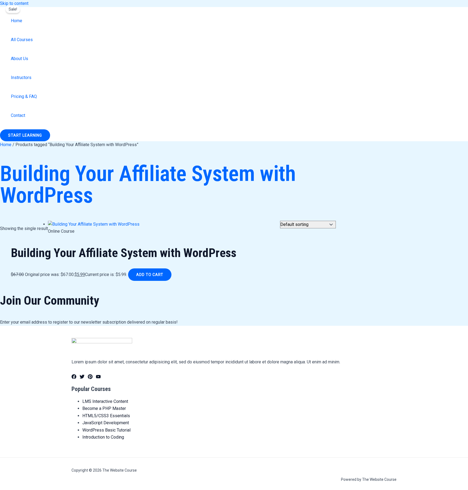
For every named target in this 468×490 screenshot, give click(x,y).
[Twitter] (82, 377)
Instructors (21, 77)
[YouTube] (98, 377)
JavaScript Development (105, 422)
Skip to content (14, 3)
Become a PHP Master (104, 408)
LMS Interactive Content (105, 401)
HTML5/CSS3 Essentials (106, 415)
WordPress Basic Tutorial (106, 430)
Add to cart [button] (149, 274)
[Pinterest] (90, 377)
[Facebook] (74, 377)
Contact (18, 115)
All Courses (22, 39)
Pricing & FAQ (24, 96)
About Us (19, 58)
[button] (25, 135)
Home (16, 20)
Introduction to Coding (103, 437)
